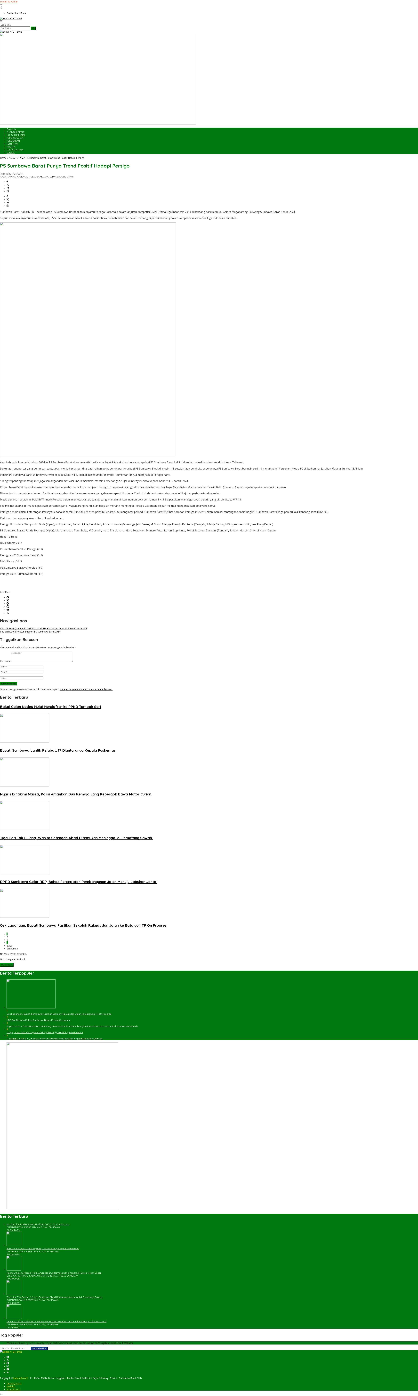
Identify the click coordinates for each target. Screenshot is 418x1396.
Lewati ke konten (9, 1)
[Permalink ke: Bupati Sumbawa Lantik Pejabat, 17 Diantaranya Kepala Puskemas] (24, 741)
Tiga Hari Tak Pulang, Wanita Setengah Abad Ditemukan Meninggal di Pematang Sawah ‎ (76, 838)
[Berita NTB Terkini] (11, 18)
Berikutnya (12, 948)
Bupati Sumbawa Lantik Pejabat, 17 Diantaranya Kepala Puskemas (58, 750)
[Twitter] (8, 600)
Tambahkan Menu (16, 13)
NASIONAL (22, 176)
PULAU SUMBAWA (38, 176)
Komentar (5, 661)
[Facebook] (8, 597)
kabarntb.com (21, 1378)
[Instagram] (8, 606)
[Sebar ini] (7, 182)
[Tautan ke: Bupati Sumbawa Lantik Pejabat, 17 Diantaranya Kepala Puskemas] (14, 1245)
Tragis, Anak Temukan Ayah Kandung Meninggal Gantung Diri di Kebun (45, 1032)
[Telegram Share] (8, 188)
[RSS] (8, 613)
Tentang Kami (14, 1383)
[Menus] (1, 4)
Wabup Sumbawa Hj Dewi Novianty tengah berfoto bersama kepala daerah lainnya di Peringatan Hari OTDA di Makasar (70, 1343)
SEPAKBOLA (56, 176)
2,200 (10, 945)
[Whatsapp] (8, 191)
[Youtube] (8, 609)
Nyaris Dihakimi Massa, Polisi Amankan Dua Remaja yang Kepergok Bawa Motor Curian (75, 794)
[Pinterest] (8, 603)
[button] (33, 28)
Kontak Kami (13, 1389)
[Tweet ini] (8, 185)
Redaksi (11, 1386)
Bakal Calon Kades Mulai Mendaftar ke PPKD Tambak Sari (50, 706)
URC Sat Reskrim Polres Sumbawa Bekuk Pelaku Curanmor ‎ (39, 1020)
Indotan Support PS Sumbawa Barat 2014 (30, 631)
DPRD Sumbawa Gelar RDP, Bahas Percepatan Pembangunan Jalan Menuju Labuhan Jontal (78, 881)
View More (6, 965)
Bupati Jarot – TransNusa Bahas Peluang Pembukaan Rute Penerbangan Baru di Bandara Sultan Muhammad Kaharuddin (72, 1026)
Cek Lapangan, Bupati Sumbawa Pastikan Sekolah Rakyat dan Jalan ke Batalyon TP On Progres (83, 925)
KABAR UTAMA (8, 176)
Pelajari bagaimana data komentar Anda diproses (86, 689)
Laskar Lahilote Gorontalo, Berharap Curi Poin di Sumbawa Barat (43, 628)
